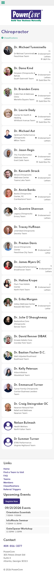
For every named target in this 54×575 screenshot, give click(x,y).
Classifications (11, 485)
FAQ (5, 475)
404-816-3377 (12, 545)
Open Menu (3, 2)
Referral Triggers (12, 489)
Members (8, 482)
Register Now (12, 501)
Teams (6, 478)
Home (6, 468)
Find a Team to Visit (13, 472)
